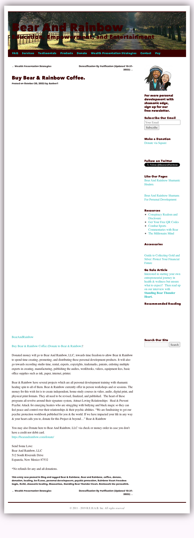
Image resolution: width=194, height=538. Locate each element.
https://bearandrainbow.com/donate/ (33, 437)
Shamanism (55, 484)
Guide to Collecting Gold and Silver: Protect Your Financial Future (162, 259)
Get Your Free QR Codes (163, 222)
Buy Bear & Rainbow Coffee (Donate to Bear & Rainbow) (47, 346)
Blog (43, 477)
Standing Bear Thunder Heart (81, 484)
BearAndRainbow (23, 337)
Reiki (23, 484)
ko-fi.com (39, 480)
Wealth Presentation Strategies (114, 53)
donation (17, 480)
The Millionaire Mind (161, 233)
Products (66, 53)
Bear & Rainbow (70, 477)
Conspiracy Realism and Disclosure (163, 216)
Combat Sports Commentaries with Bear (163, 227)
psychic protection (85, 480)
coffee (107, 477)
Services (28, 53)
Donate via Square (155, 143)
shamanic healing (37, 484)
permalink (122, 484)
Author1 (53, 83)
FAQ (15, 53)
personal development (59, 480)
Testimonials (47, 53)
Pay (157, 53)
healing (28, 480)
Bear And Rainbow (67, 27)
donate (117, 477)
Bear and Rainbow (91, 477)
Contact (145, 53)
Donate (82, 53)
